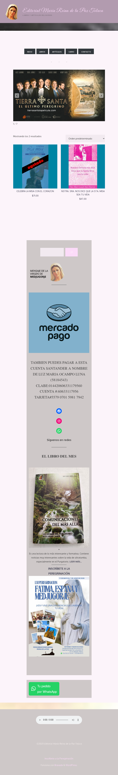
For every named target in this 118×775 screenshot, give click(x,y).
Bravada (58, 765)
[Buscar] (71, 252)
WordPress (71, 765)
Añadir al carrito (84, 165)
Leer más (35, 165)
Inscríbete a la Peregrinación (59, 758)
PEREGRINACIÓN (59, 573)
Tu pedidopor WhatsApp (47, 689)
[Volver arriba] (106, 763)
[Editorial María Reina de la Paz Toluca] (12, 11)
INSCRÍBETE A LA (59, 568)
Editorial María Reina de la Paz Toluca (63, 11)
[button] (17, 95)
